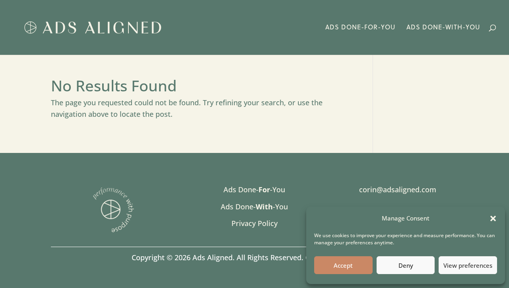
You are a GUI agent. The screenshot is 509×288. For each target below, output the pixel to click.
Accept (343, 265)
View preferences (467, 265)
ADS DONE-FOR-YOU (360, 28)
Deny (405, 265)
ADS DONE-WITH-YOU (443, 28)
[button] (493, 218)
